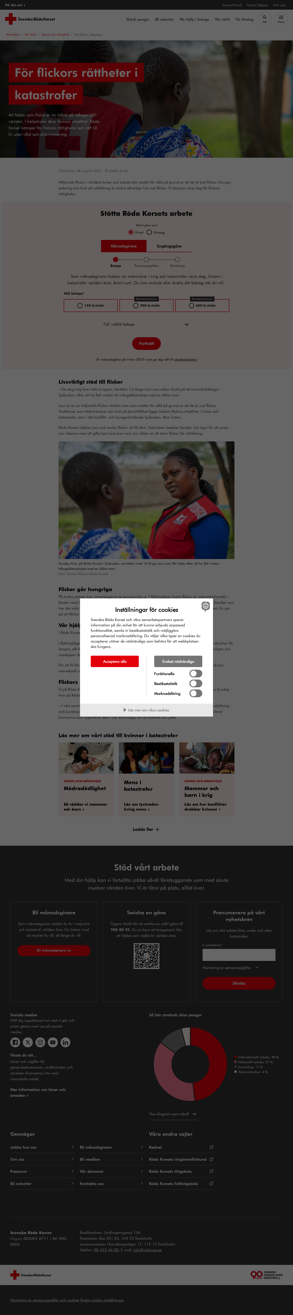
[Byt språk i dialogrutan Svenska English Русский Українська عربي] (205, 606)
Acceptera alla (115, 661)
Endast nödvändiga (178, 661)
